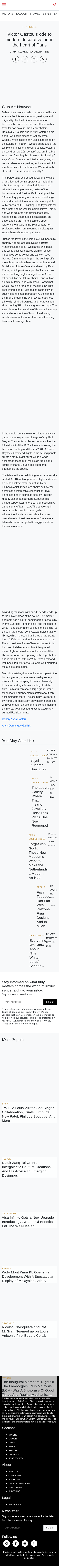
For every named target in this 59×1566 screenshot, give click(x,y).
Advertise (14, 1479)
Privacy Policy (17, 1505)
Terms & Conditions (19, 1483)
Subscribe (14, 1491)
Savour (21, 13)
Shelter (13, 1450)
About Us (14, 1472)
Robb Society (16, 1458)
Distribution (15, 1487)
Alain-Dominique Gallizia (16, 725)
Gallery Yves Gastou (14, 719)
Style (47, 13)
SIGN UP (50, 1002)
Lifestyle (14, 1454)
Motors (7, 13)
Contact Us (15, 1476)
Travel (35, 13)
